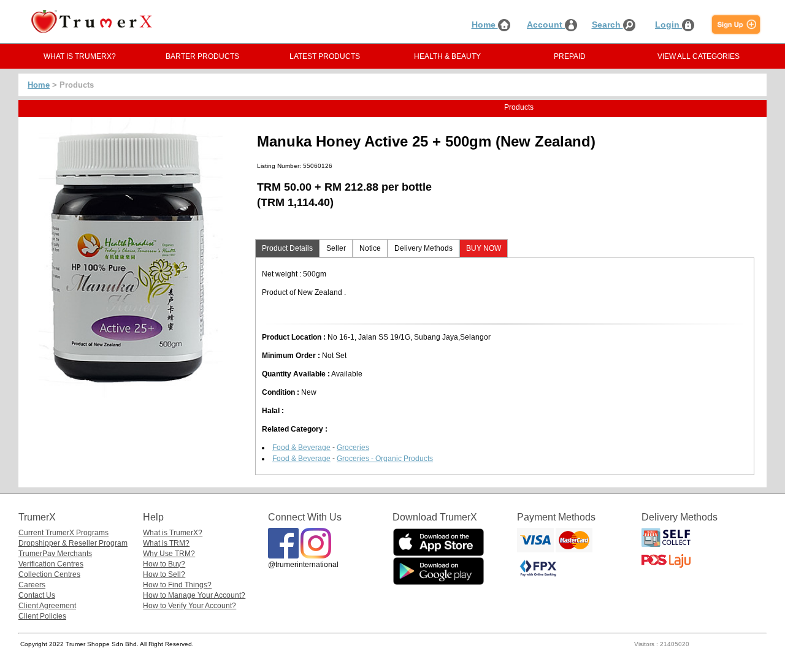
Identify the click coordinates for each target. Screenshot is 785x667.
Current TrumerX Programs (63, 532)
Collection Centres (49, 574)
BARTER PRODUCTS (202, 56)
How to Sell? (164, 574)
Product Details (287, 248)
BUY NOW (483, 248)
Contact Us (36, 595)
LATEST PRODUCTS (324, 56)
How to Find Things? (177, 585)
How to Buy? (164, 564)
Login (668, 24)
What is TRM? (166, 543)
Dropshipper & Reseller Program (73, 543)
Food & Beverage (301, 447)
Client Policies (42, 616)
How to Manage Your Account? (194, 595)
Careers (31, 585)
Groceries (353, 447)
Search (607, 24)
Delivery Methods (423, 248)
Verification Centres (50, 564)
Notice (370, 248)
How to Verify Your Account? (189, 605)
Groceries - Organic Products (385, 458)
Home (485, 24)
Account (546, 24)
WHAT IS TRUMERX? (80, 56)
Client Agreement (47, 605)
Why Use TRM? (169, 553)
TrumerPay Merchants (55, 553)
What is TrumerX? (172, 532)
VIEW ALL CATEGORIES (698, 56)
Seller (336, 248)
